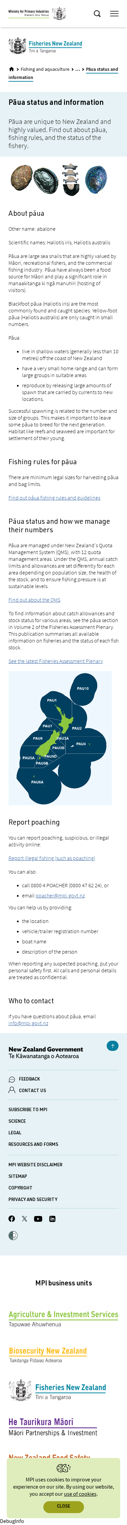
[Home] (11, 69)
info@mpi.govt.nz (28, 1023)
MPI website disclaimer (35, 1165)
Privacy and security (32, 1200)
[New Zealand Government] (63, 1054)
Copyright (20, 1188)
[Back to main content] (113, 1046)
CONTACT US (32, 1091)
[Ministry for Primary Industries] (37, 14)
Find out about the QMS (34, 599)
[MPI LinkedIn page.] (52, 1220)
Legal (14, 1133)
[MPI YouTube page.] (38, 1220)
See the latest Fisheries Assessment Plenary (55, 661)
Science (17, 1122)
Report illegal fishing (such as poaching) (51, 858)
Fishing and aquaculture (45, 69)
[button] (13, 1236)
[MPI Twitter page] (24, 1219)
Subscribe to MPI (27, 1110)
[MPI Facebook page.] (11, 1219)
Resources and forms (33, 1145)
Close (63, 1507)
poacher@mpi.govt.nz (60, 895)
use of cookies (80, 1494)
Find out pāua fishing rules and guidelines (54, 497)
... (77, 69)
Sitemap (17, 1177)
